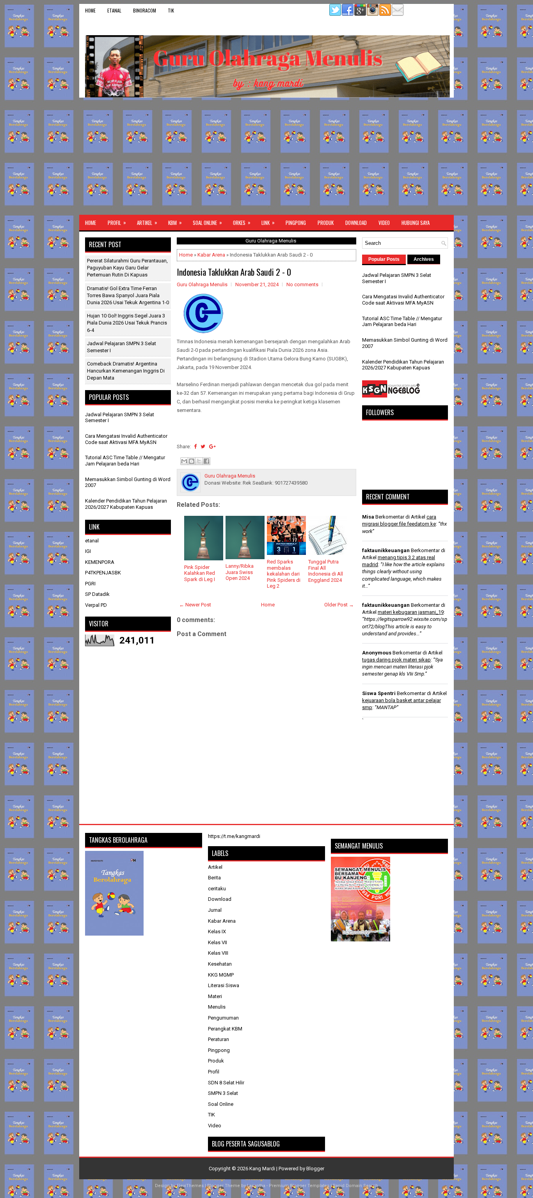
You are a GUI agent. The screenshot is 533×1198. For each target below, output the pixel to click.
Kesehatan (220, 964)
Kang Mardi (262, 1168)
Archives (424, 259)
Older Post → (339, 605)
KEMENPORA (99, 562)
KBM (175, 222)
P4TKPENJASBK (103, 573)
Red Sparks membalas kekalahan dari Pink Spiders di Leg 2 (283, 574)
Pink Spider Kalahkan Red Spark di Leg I (199, 573)
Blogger (315, 1168)
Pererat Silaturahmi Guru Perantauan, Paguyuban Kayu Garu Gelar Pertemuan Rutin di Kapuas (127, 268)
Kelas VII (217, 942)
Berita (214, 878)
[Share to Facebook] (206, 461)
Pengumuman (223, 1018)
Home (90, 10)
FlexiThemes (190, 1185)
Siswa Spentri (379, 693)
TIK (171, 10)
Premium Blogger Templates (299, 1185)
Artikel (147, 222)
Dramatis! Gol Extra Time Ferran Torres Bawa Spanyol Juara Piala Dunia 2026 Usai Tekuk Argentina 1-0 (128, 295)
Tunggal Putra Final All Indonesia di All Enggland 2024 (325, 571)
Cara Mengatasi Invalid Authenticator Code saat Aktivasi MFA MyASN (126, 439)
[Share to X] (199, 461)
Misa (368, 517)
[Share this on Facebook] (195, 446)
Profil (117, 222)
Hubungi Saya (416, 222)
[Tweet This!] (203, 446)
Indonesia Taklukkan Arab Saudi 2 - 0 (234, 271)
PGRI (90, 584)
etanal (114, 10)
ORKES (242, 222)
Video (384, 222)
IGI (88, 551)
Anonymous (376, 653)
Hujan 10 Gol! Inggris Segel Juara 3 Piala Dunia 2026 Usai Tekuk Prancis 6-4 (127, 323)
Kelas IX (217, 931)
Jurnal (215, 910)
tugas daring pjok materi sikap (396, 660)
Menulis (217, 1007)
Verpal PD (96, 605)
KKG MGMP (221, 975)
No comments (302, 284)
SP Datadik (97, 594)
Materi (215, 996)
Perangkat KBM (225, 1029)
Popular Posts (384, 259)
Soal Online (207, 222)
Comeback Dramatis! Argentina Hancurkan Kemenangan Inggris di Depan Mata (126, 371)
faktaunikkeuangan (386, 550)
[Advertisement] (266, 156)
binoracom (144, 10)
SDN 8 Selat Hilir (226, 1083)
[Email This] (184, 461)
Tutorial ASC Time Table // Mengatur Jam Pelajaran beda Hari (125, 461)
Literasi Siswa (223, 985)
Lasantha (256, 1185)
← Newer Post (195, 605)
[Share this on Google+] (212, 446)
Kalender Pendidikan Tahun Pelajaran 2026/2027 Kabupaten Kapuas (126, 504)
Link (268, 222)
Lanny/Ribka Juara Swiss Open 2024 (240, 572)
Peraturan (218, 1039)
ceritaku (217, 888)
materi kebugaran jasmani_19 (411, 612)
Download (356, 222)
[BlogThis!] (191, 461)
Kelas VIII (218, 953)
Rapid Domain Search (355, 1185)
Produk (326, 222)
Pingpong (296, 222)
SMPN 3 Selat (223, 1093)
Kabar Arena (211, 255)
